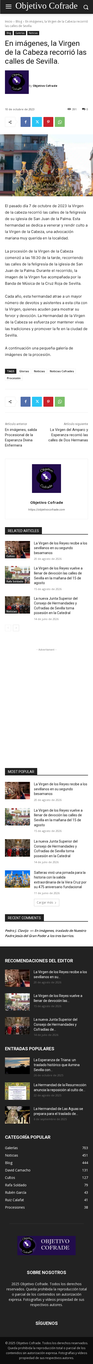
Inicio (8, 21)
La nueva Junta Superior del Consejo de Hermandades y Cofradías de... (55, 1024)
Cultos (10, 556)
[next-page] (16, 628)
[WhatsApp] (60, 122)
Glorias (24, 371)
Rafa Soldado (14, 581)
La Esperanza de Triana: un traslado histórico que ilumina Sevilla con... (57, 1065)
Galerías (20, 33)
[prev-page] (8, 628)
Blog (19, 21)
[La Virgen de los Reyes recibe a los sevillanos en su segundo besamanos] (17, 549)
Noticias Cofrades (62, 371)
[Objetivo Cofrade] (17, 85)
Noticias (33, 33)
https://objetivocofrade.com (46, 509)
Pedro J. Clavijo (16, 930)
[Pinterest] (48, 122)
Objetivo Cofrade (45, 85)
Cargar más (45, 902)
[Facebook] (26, 122)
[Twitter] (37, 122)
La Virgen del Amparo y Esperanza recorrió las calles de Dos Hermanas (68, 434)
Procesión (14, 378)
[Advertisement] (46, 698)
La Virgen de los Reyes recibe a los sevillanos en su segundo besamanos (60, 548)
